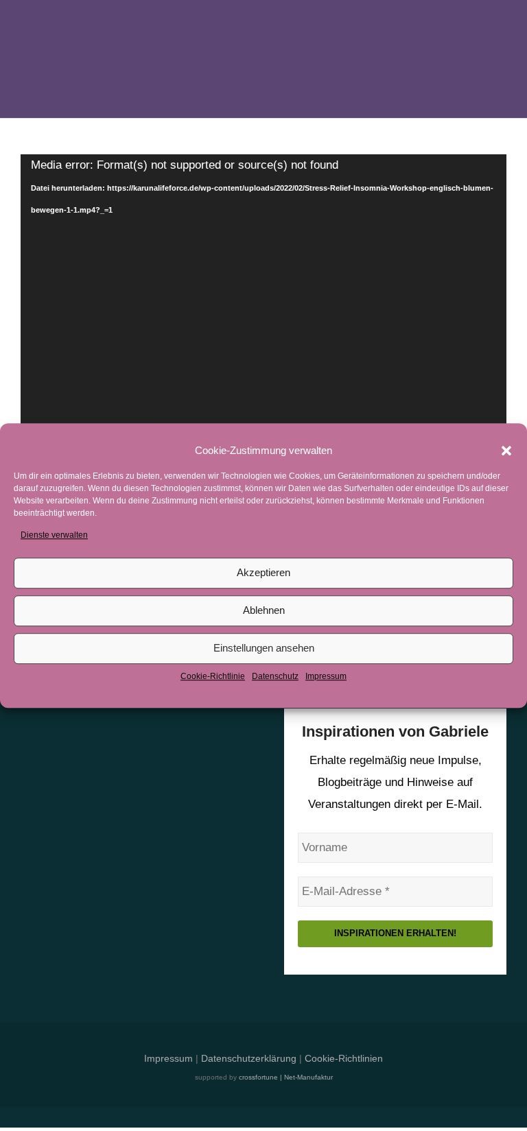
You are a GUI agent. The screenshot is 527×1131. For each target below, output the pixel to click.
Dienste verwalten (54, 535)
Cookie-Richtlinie (212, 676)
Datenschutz (275, 676)
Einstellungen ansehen (263, 648)
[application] (263, 397)
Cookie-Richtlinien (344, 1058)
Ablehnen (264, 611)
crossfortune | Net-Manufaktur (286, 1077)
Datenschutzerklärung (248, 1058)
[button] (506, 450)
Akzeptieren (263, 573)
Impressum (326, 676)
